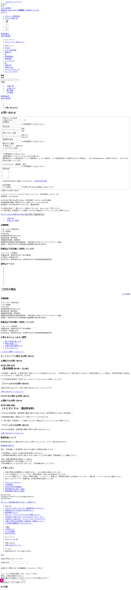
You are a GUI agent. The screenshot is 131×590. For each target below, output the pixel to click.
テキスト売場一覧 (11, 18)
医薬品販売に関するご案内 (15, 491)
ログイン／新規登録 (12, 16)
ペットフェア (10, 61)
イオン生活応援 (10, 50)
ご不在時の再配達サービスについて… (19, 523)
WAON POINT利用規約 (13, 487)
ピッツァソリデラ (11, 71)
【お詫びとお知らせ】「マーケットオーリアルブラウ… (25, 519)
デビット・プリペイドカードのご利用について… (23, 515)
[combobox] (10, 80)
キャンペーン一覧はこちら (15, 42)
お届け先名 (5, 562)
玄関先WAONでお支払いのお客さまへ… (19, 510)
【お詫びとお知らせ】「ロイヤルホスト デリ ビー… (25, 517)
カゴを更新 (126, 294)
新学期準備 (9, 56)
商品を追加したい (11, 343)
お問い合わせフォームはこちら (12, 391)
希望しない (9, 146)
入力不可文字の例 (40, 181)
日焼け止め (9, 67)
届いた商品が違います (13, 341)
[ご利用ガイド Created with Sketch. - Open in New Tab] (6, 26)
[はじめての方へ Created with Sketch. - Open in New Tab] (6, 22)
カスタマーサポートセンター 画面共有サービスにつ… (25, 508)
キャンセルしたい (11, 348)
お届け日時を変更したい (14, 346)
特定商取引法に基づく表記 (15, 489)
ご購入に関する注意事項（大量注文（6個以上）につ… (25, 521)
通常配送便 (5, 34)
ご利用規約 (9, 484)
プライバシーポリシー (13, 482)
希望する (19, 146)
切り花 (7, 48)
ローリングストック (12, 69)
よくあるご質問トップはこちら (12, 352)
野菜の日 (8, 52)
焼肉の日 (8, 65)
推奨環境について (11, 512)
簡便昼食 (8, 59)
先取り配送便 (6, 36)
